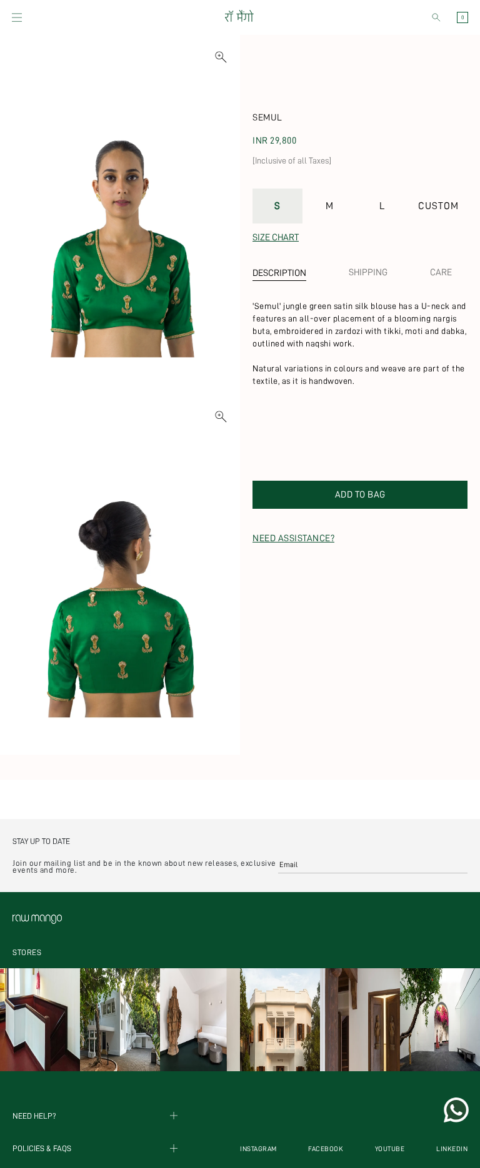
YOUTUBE (390, 1149)
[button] (17, 17)
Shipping (368, 272)
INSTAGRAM (258, 1149)
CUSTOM (438, 206)
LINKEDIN (452, 1149)
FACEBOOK (325, 1149)
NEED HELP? (34, 1116)
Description (279, 273)
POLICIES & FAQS (41, 1148)
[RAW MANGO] (239, 17)
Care (441, 272)
